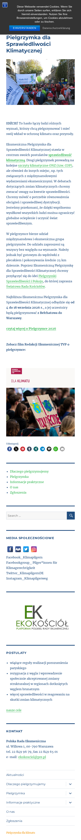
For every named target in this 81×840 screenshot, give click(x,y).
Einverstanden (24, 28)
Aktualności (15, 775)
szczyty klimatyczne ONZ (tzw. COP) (45, 165)
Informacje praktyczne (27, 482)
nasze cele (13, 710)
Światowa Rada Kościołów (25, 286)
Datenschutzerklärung (56, 28)
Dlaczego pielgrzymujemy (29, 471)
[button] (9, 449)
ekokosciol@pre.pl (32, 757)
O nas (14, 487)
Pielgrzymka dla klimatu (20, 832)
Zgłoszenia (18, 492)
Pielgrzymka (19, 477)
